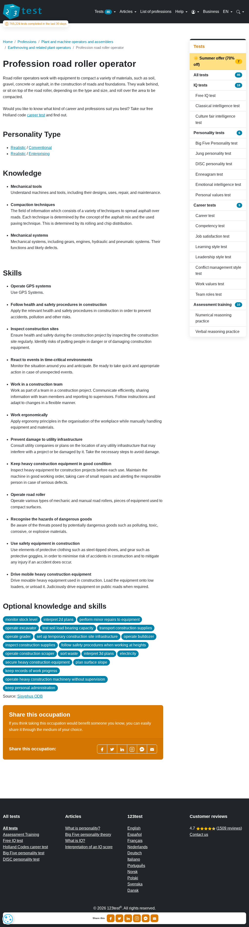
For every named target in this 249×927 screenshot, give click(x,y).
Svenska (134, 884)
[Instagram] (137, 918)
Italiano (133, 859)
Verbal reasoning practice (218, 331)
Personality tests (217, 133)
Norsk (132, 872)
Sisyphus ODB (30, 696)
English (134, 828)
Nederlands (137, 847)
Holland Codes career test (25, 847)
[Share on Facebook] (111, 918)
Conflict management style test (218, 270)
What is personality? (82, 828)
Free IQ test (205, 96)
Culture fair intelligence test (215, 119)
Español (134, 834)
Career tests (217, 205)
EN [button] (226, 11)
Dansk (133, 890)
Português (136, 866)
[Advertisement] (218, 418)
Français (134, 841)
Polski (132, 878)
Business (211, 11)
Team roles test (209, 294)
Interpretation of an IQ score (89, 847)
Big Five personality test (23, 853)
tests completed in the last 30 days (37, 24)
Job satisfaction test (212, 236)
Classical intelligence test (218, 106)
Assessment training (217, 305)
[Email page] (152, 749)
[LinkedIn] (122, 749)
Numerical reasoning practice (213, 318)
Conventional (40, 148)
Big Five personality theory (88, 834)
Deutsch (134, 853)
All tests (217, 75)
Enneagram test (209, 174)
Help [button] (180, 11)
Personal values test (213, 195)
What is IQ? (75, 841)
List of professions (155, 11)
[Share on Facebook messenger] (146, 918)
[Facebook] (102, 749)
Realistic (18, 148)
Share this (99, 918)
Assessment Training (21, 834)
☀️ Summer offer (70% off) (217, 61)
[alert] (8, 919)
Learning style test (211, 247)
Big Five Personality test (216, 143)
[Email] (154, 918)
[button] (195, 12)
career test (36, 115)
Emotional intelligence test (218, 184)
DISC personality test (214, 164)
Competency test (210, 226)
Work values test (210, 284)
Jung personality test (213, 153)
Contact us (199, 834)
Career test (205, 216)
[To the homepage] (22, 11)
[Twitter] (112, 749)
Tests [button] (102, 11)
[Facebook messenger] (142, 749)
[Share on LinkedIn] (128, 918)
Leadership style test (213, 257)
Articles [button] (126, 11)
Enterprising (39, 154)
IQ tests (217, 85)
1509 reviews (229, 828)
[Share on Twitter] (119, 918)
